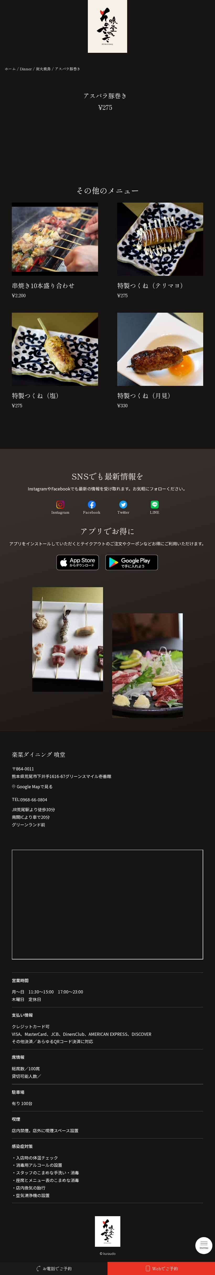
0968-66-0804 (33, 799)
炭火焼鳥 (43, 68)
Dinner (26, 68)
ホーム (10, 68)
